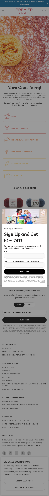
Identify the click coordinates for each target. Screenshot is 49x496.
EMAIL (6, 252)
